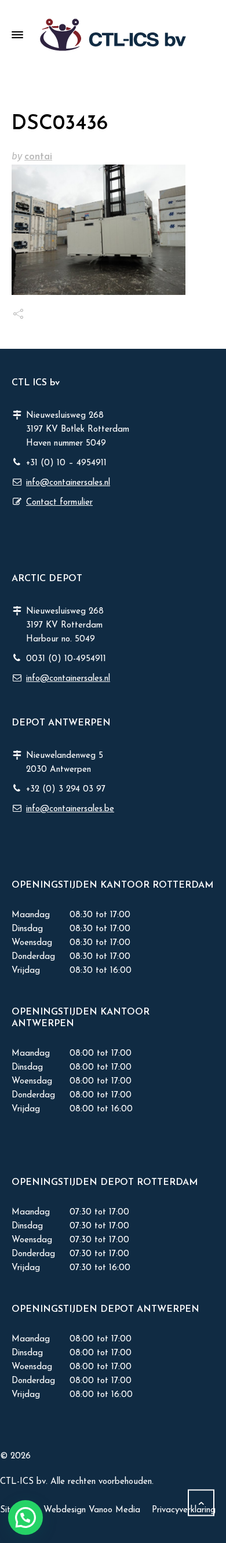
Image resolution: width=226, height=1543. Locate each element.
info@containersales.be (70, 809)
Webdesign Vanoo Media (91, 1510)
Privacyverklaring (184, 1510)
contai (38, 157)
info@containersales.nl (68, 483)
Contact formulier (59, 502)
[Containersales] (113, 34)
